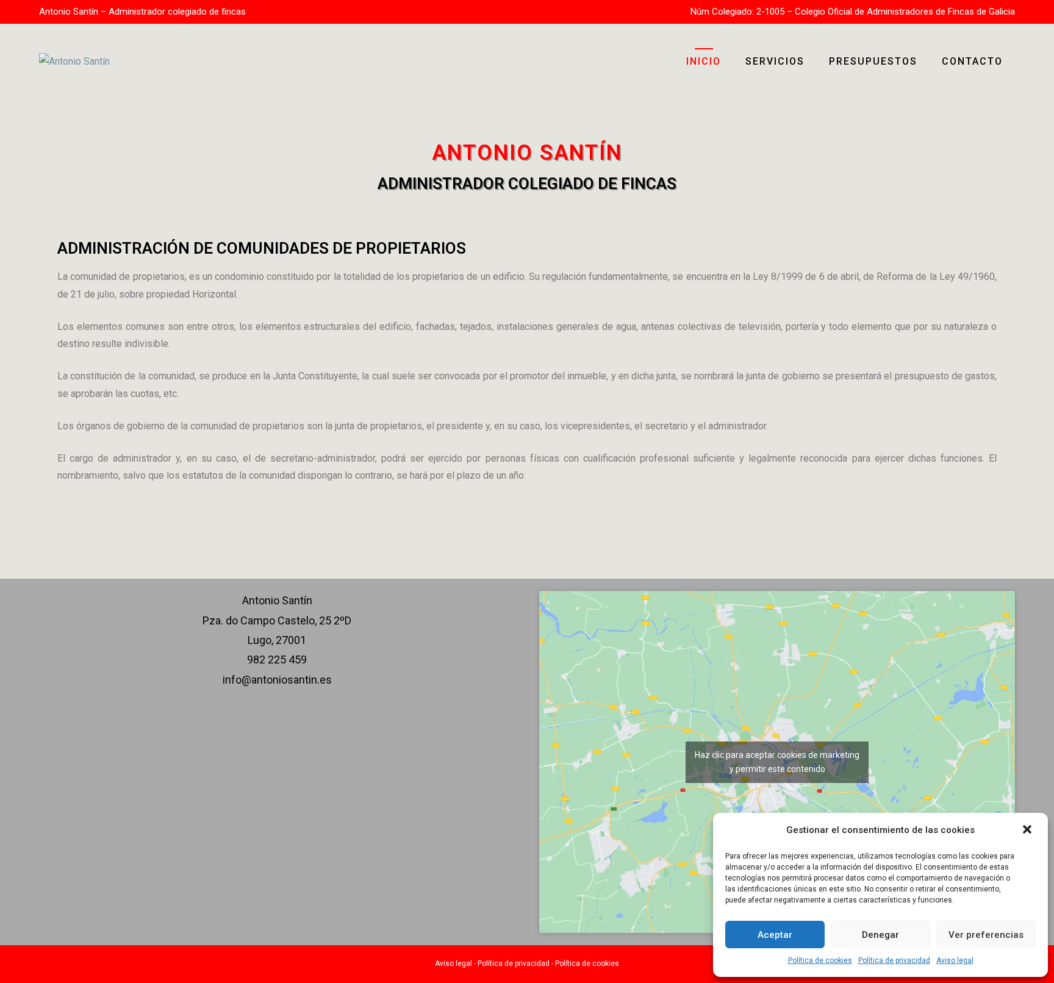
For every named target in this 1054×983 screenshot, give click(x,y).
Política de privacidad (894, 960)
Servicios (775, 61)
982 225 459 (277, 659)
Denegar (880, 934)
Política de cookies (820, 960)
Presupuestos (873, 61)
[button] (1028, 830)
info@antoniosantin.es (277, 679)
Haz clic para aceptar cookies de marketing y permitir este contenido (777, 762)
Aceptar (775, 934)
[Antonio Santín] (74, 60)
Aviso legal (954, 960)
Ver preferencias (986, 934)
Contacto (972, 61)
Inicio (703, 61)
